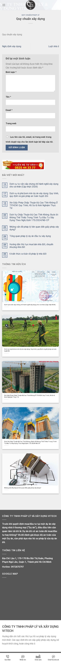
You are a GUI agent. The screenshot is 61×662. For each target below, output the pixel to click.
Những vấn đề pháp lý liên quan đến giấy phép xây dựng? (34, 228)
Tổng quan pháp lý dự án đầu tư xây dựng (30, 236)
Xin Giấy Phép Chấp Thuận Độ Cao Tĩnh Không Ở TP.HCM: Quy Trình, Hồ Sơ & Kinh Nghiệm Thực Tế (34, 205)
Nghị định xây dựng (11, 46)
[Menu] (4, 4)
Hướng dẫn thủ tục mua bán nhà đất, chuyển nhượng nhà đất (31, 245)
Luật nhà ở (53, 46)
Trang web (11, 123)
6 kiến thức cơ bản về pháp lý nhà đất (28, 253)
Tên (8, 97)
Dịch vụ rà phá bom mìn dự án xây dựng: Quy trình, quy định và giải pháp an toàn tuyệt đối (34, 194)
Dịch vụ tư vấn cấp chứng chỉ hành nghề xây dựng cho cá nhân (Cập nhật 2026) (34, 185)
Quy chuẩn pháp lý (30, 15)
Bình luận (11, 72)
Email (9, 110)
